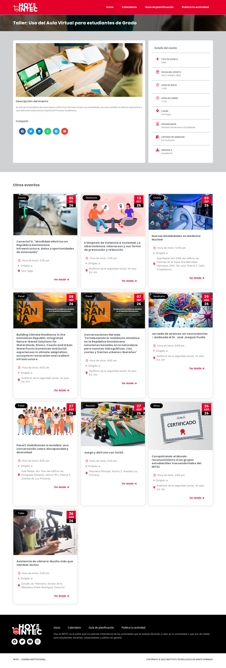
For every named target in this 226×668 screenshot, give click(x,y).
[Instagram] (38, 642)
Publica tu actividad (195, 7)
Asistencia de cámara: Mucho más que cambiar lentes (44, 563)
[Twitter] (22, 642)
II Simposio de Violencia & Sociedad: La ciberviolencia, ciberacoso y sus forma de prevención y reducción (112, 246)
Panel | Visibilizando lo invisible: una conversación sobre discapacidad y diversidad (42, 448)
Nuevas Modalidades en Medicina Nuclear (176, 237)
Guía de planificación (159, 7)
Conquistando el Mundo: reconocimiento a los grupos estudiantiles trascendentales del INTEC (176, 462)
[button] (22, 131)
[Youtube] (30, 642)
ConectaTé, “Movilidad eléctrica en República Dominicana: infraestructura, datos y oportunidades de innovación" (45, 247)
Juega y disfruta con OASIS (103, 452)
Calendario (129, 7)
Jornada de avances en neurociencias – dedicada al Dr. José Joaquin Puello (180, 335)
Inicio (109, 7)
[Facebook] (15, 642)
